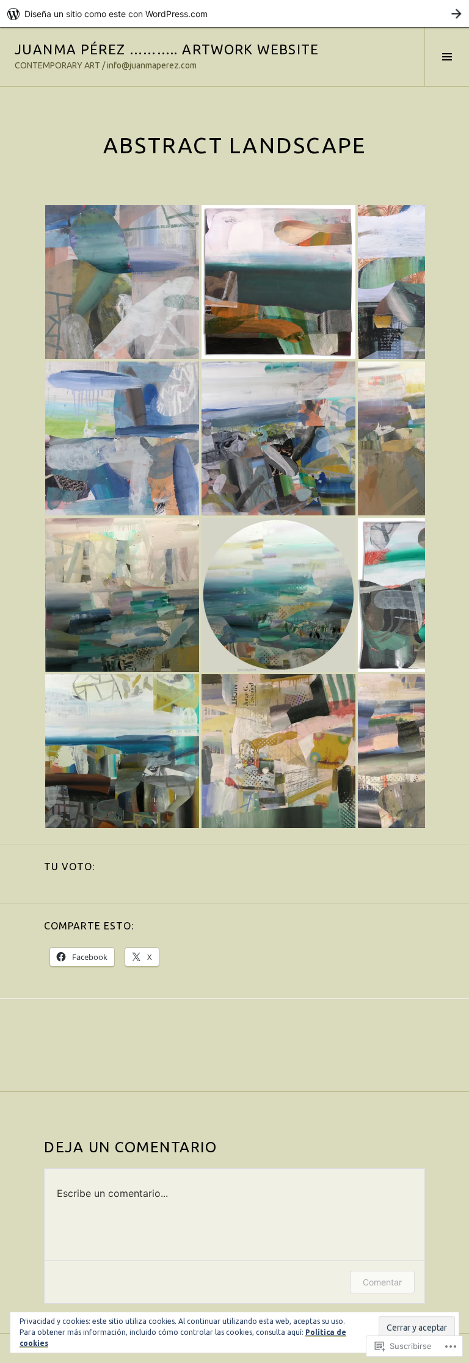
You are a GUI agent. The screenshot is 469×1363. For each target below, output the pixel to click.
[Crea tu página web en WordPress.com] (234, 13)
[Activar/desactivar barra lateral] (446, 56)
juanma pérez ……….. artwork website (167, 49)
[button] (122, 282)
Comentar (382, 1282)
